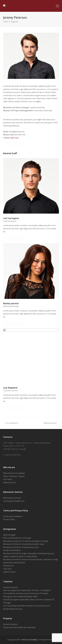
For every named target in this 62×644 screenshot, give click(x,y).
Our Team (7, 479)
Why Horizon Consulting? (14, 473)
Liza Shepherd (10, 387)
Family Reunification (12, 550)
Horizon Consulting (29, 639)
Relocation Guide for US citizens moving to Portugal (25, 541)
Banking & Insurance (12, 498)
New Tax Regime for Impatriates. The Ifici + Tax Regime (26, 590)
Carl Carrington (11, 218)
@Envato (15, 137)
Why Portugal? (9, 535)
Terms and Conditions (12, 516)
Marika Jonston (11, 303)
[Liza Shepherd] (31, 330)
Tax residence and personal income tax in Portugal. (25, 593)
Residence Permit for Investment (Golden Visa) (23, 544)
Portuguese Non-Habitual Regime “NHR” (20, 596)
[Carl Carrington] (31, 213)
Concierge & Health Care (14, 501)
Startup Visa (8, 565)
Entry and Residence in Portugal (17, 538)
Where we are (9, 482)
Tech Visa (7, 568)
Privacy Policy (9, 519)
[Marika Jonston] (31, 298)
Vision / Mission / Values (14, 476)
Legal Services (9, 571)
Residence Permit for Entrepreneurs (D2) (20, 547)
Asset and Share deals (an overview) (19, 627)
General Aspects (10, 587)
